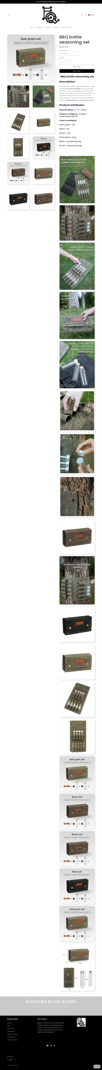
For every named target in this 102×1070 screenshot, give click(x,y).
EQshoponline (14, 1065)
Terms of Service (12, 1040)
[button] (9, 15)
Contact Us (10, 1028)
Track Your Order (12, 1034)
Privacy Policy (11, 1037)
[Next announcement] (77, 2)
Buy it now (76, 71)
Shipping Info (11, 1031)
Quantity (61, 57)
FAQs (8, 1026)
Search (9, 1023)
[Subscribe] (63, 1011)
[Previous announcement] (25, 2)
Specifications (63, 50)
